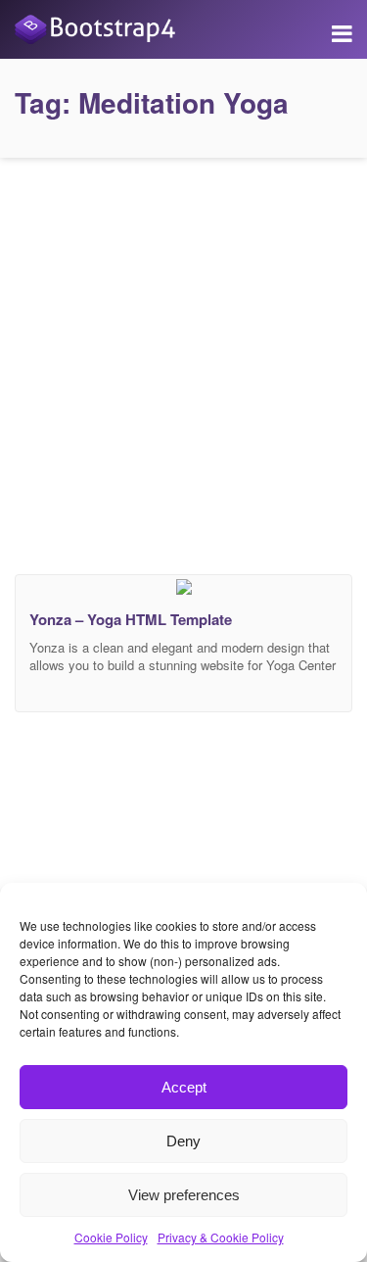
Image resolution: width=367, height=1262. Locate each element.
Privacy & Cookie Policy (221, 1237)
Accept (183, 1087)
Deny (183, 1141)
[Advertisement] (183, 361)
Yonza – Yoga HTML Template (130, 619)
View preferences (184, 1195)
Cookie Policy (111, 1237)
